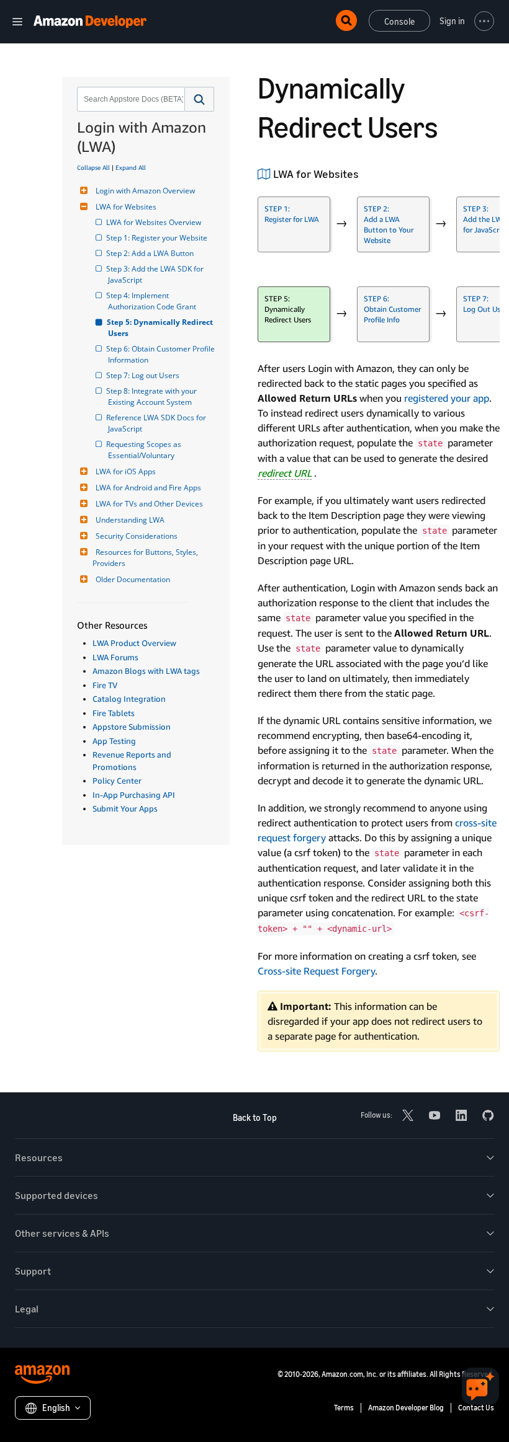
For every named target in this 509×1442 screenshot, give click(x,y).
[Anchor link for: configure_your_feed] (364, 173)
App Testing (114, 741)
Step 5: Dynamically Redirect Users (161, 327)
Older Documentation (133, 579)
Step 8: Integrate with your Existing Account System (153, 396)
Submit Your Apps (125, 808)
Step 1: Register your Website (157, 237)
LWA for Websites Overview (154, 222)
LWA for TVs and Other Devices (149, 503)
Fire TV (104, 685)
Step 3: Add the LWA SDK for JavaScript (156, 274)
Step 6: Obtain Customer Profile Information (161, 354)
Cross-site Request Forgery (316, 971)
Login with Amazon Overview (145, 190)
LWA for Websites (126, 206)
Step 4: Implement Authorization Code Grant (152, 301)
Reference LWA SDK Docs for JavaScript (158, 423)
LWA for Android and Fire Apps (148, 487)
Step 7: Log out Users (143, 375)
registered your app (446, 398)
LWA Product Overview (134, 643)
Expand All (130, 167)
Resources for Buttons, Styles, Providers (146, 557)
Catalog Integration (129, 699)
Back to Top (255, 1117)
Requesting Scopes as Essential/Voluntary (145, 450)
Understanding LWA (130, 520)
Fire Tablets (113, 713)
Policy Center (117, 780)
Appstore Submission (131, 727)
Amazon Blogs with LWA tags (146, 671)
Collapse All (93, 167)
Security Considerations (137, 536)
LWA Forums (115, 657)
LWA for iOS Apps (126, 471)
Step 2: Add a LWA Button (151, 253)
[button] (199, 99)
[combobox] (129, 99)
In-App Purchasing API (133, 795)
